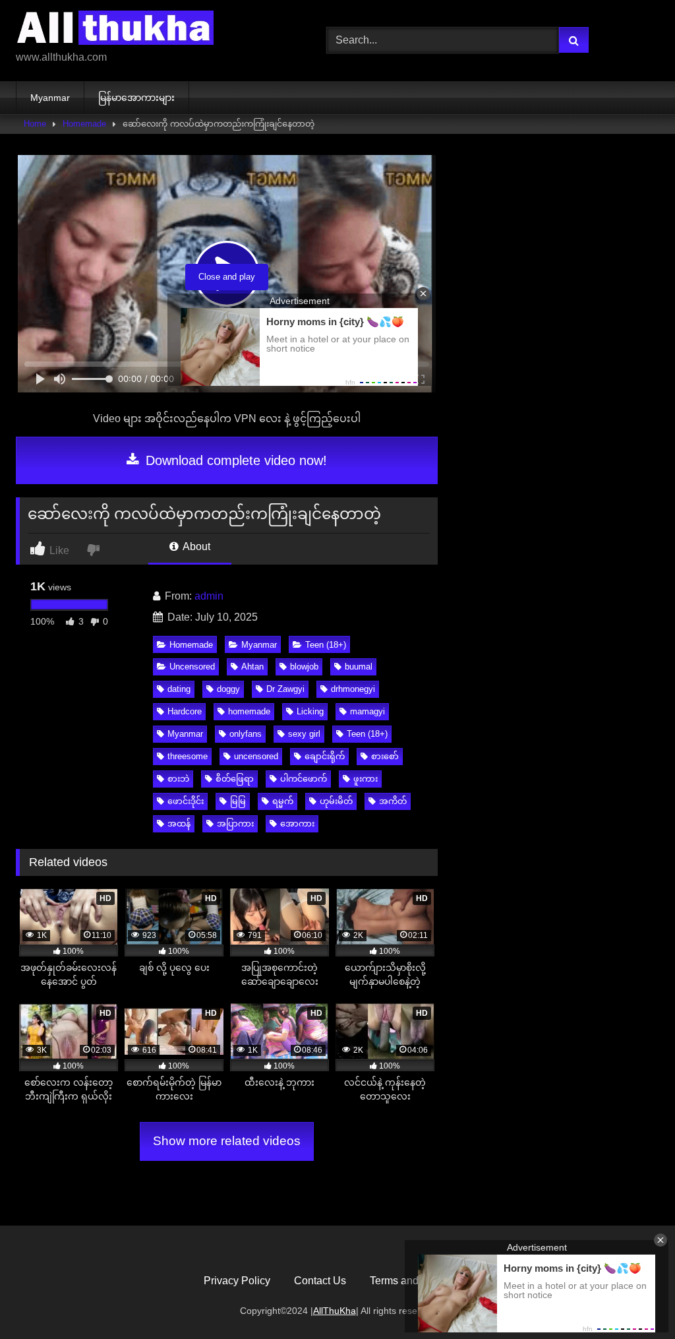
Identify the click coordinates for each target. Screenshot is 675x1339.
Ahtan (252, 666)
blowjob (304, 666)
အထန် (179, 823)
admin (208, 596)
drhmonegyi (353, 689)
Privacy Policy (237, 1280)
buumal (358, 666)
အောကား (297, 823)
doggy (228, 689)
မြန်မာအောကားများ (136, 97)
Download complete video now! (234, 460)
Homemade (84, 124)
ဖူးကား (365, 779)
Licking (310, 711)
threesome (187, 756)
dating (179, 689)
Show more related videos (227, 1141)
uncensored (256, 756)
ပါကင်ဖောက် (303, 779)
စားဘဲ (178, 779)
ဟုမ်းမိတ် (336, 801)
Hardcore (184, 711)
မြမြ (238, 801)
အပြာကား (235, 823)
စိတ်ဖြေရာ (235, 779)
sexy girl (304, 734)
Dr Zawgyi (285, 689)
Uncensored (192, 666)
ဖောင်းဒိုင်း (185, 801)
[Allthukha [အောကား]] (150, 30)
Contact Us (320, 1280)
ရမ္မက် (282, 801)
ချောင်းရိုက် (325, 756)
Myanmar (50, 97)
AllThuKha (334, 1310)
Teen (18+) (325, 645)
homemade (249, 711)
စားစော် (385, 756)
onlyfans (245, 734)
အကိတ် (393, 801)
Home (35, 124)
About (195, 546)
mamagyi (367, 711)
